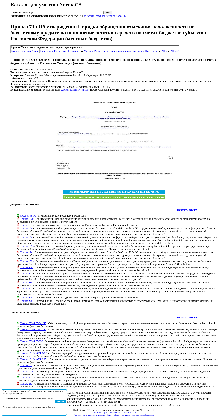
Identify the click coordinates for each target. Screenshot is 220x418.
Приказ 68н (26, 282)
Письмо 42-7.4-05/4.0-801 (34, 353)
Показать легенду (187, 210)
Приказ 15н (26, 237)
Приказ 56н (26, 267)
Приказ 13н (26, 228)
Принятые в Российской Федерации (60, 51)
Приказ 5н (25, 273)
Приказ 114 (26, 365)
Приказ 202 (26, 377)
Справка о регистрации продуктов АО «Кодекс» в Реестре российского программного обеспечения (114, 415)
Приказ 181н (27, 246)
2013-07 (174, 51)
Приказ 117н (27, 219)
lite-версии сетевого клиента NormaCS (105, 15)
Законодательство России (25, 51)
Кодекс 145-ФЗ (28, 215)
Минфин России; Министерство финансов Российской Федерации (121, 51)
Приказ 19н (26, 252)
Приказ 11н (26, 225)
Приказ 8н (25, 288)
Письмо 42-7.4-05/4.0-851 (34, 359)
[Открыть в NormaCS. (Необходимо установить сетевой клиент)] (11, 59)
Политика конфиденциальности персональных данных (114, 412)
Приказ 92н (26, 297)
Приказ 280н (27, 261)
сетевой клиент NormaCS (75, 89)
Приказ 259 (26, 383)
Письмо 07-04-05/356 (31, 341)
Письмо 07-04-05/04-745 (33, 323)
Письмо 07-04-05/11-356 (33, 329)
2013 (164, 51)
